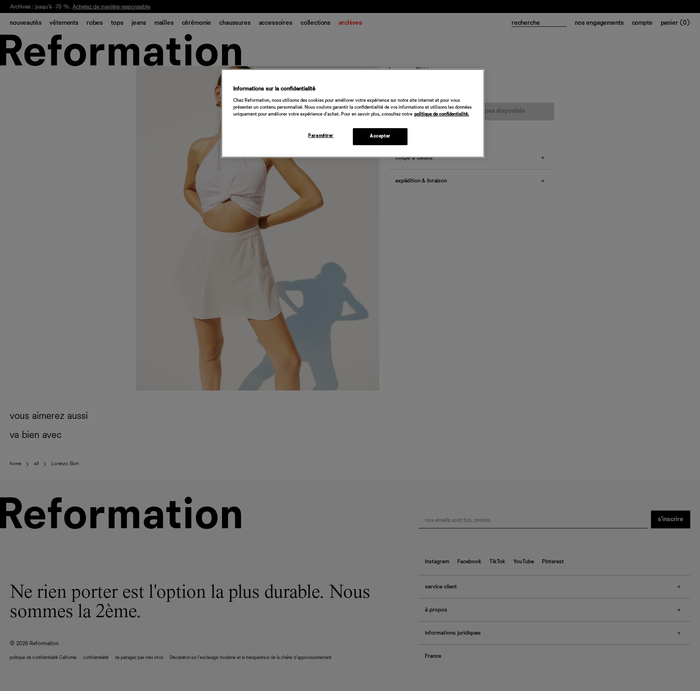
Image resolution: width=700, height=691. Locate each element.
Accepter (380, 136)
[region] (352, 113)
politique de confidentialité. (441, 114)
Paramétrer (320, 135)
